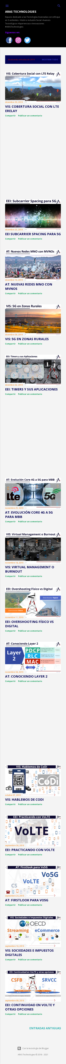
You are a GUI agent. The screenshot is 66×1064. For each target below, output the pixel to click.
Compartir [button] (10, 115)
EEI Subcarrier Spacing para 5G (33, 234)
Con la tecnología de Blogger (35, 1048)
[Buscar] (59, 5)
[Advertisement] (33, 158)
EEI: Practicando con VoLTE (30, 850)
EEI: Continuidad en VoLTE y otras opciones (30, 1007)
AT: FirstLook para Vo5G (26, 900)
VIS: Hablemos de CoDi (24, 799)
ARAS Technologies (20, 12)
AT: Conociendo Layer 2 (26, 676)
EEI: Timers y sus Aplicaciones (31, 389)
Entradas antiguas (45, 1028)
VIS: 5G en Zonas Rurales (27, 339)
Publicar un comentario (30, 115)
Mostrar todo (50, 59)
